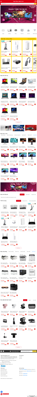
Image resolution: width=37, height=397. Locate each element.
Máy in (16, 33)
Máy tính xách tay (4, 75)
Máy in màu (17, 251)
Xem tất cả (18, 122)
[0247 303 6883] (2, 394)
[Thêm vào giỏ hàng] (10, 54)
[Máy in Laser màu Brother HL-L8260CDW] (32, 257)
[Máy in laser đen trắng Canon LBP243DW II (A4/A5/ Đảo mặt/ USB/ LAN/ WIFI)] (5, 272)
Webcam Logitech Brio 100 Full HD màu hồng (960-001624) (5, 312)
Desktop (9, 33)
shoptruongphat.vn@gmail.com (8, 364)
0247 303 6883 (8, 362)
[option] (18, 14)
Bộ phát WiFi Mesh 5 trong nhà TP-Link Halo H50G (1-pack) (14, 227)
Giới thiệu (20, 358)
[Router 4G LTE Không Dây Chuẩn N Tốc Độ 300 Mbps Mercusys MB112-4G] (23, 222)
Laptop (3, 33)
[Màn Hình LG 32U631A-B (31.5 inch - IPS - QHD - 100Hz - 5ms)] (14, 156)
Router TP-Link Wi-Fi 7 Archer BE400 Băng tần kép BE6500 (13, 213)
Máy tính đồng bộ (4, 194)
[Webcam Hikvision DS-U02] (32, 321)
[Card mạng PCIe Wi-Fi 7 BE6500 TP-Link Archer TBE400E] (32, 207)
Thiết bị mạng (3, 200)
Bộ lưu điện (28, 251)
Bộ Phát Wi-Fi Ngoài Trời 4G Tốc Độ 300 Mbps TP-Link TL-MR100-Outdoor (13, 242)
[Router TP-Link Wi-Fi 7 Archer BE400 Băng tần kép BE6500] (14, 207)
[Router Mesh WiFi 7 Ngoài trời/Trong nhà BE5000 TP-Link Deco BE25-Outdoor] (27, 45)
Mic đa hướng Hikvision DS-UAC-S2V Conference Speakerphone (31, 312)
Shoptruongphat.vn (9, 378)
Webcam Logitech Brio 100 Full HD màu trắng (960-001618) (14, 312)
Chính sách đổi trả (3, 374)
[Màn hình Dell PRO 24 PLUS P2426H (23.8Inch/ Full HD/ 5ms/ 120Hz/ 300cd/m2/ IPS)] (14, 141)
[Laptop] (3, 30)
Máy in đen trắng (11, 251)
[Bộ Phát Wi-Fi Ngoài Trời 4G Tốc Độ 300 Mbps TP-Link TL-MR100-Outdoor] (14, 236)
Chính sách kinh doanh (4, 373)
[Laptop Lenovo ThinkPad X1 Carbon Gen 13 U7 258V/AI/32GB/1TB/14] (5, 110)
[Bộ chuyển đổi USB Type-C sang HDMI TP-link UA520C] (27, 61)
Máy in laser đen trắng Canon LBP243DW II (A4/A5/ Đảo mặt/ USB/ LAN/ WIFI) (5, 278)
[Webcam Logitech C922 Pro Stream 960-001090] (14, 335)
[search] (35, 3)
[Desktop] (9, 30)
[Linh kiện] (28, 30)
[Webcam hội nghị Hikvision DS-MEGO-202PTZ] (23, 306)
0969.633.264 (25, 373)
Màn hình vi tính (3, 133)
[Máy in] (15, 30)
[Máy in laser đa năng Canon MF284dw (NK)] (32, 272)
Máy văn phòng (3, 251)
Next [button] (35, 15)
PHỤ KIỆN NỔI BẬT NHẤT (5, 299)
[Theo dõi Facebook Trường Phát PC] (1, 351)
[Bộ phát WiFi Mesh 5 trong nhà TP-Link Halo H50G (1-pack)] (14, 222)
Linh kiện (28, 33)
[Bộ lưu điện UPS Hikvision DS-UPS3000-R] (23, 272)
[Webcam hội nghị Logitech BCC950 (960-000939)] (5, 335)
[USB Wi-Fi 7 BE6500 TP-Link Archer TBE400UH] (6, 45)
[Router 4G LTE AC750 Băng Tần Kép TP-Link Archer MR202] (5, 236)
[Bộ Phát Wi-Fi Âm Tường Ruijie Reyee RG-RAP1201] (5, 207)
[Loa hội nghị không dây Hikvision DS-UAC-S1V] (5, 321)
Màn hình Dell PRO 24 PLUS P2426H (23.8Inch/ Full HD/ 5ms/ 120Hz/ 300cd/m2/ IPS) (14, 147)
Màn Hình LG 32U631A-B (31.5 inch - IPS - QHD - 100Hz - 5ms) (13, 162)
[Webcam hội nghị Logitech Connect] (14, 321)
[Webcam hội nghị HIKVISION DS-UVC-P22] (23, 321)
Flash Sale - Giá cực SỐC (6, 38)
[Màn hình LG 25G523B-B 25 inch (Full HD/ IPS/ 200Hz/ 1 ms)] (5, 170)
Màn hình (22, 33)
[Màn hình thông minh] (6, 128)
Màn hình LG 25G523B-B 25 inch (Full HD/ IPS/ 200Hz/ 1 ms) (5, 176)
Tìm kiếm (20, 356)
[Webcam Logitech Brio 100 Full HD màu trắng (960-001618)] (14, 306)
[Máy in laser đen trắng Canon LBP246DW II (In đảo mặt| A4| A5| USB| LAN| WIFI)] (14, 257)
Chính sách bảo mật (3, 369)
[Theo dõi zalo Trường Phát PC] (3, 351)
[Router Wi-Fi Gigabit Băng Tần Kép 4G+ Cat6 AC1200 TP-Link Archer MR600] (32, 222)
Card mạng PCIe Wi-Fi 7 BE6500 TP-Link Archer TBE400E (31, 213)
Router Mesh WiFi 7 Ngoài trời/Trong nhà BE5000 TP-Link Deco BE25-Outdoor (27, 52)
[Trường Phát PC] (18, 1)
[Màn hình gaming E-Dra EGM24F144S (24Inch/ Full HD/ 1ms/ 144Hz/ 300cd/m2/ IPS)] (5, 141)
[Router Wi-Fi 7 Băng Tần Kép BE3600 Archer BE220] (6, 61)
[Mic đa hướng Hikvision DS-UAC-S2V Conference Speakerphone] (32, 306)
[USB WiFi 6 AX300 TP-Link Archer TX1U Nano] (16, 61)
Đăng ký (34, 351)
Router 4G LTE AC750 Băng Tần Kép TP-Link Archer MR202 (4, 242)
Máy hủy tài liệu (23, 251)
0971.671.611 (25, 375)
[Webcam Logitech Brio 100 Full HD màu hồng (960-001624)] (5, 306)
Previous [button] (2, 15)
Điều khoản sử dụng (3, 370)
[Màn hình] (22, 30)
